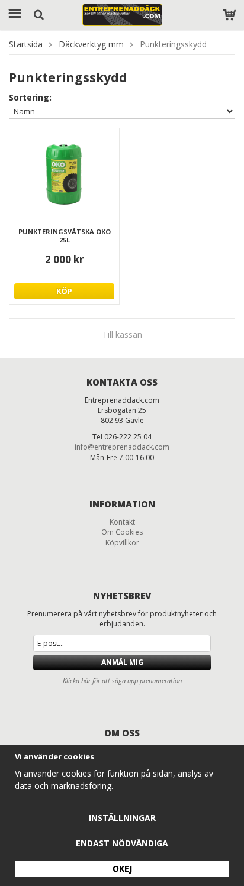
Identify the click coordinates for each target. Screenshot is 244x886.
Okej (122, 868)
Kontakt (122, 522)
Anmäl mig (122, 662)
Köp (64, 291)
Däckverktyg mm (91, 44)
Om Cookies (122, 532)
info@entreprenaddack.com (122, 447)
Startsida (26, 44)
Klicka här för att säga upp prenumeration (122, 680)
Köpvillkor (122, 543)
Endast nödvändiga (122, 843)
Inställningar (122, 817)
